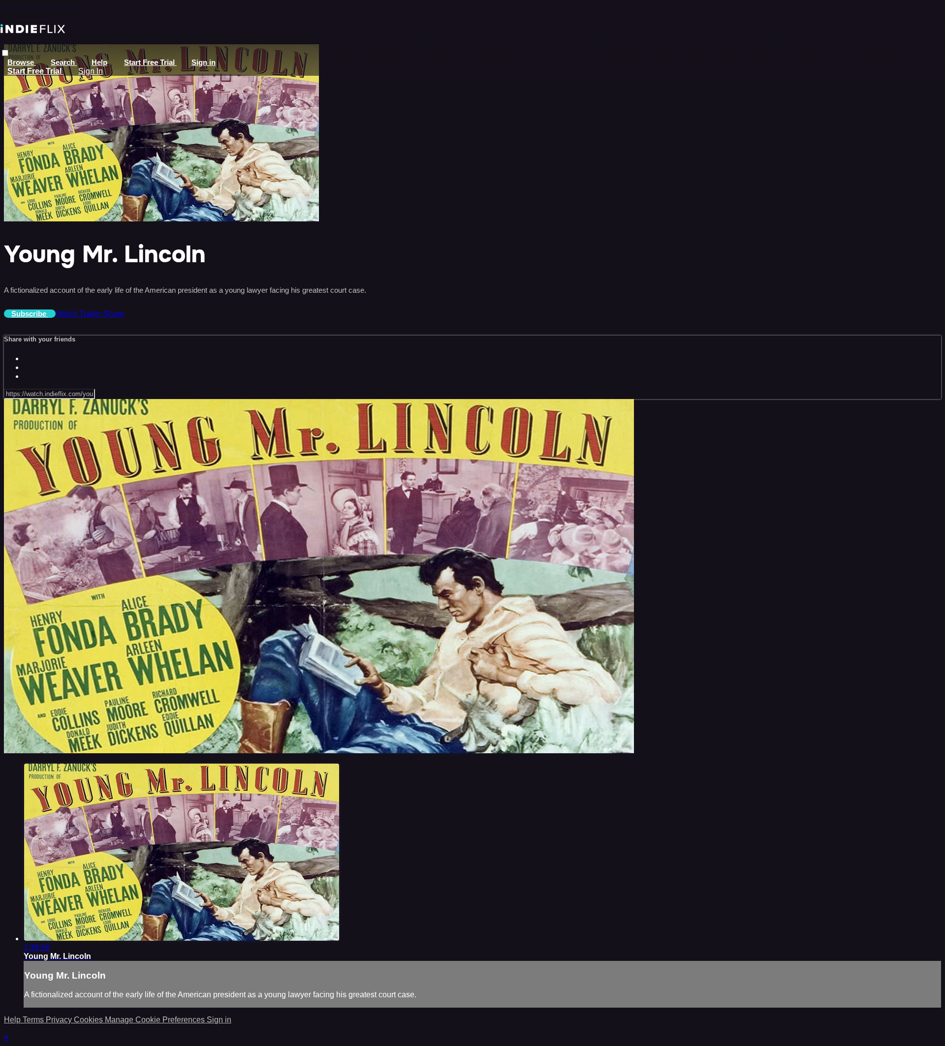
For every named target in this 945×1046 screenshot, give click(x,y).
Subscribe (29, 313)
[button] (5, 53)
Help (99, 62)
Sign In (90, 71)
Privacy (60, 1019)
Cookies (89, 1019)
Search (64, 62)
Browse (21, 62)
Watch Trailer (79, 313)
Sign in (203, 62)
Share (114, 313)
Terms (34, 1019)
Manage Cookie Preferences (156, 1019)
